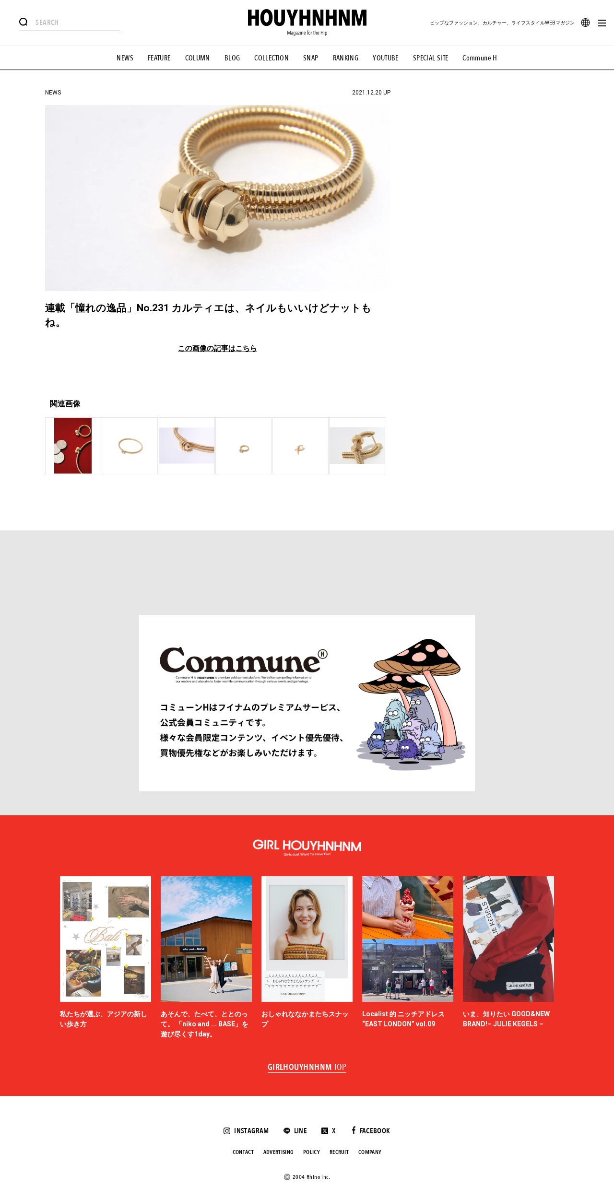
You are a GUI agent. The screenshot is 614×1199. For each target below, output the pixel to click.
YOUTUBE (386, 58)
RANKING (346, 58)
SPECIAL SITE (431, 58)
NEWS (125, 58)
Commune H (479, 58)
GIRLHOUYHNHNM (307, 1067)
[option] (105, 957)
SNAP (311, 58)
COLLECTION (271, 58)
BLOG (232, 58)
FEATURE (159, 58)
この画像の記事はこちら (217, 348)
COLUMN (197, 58)
